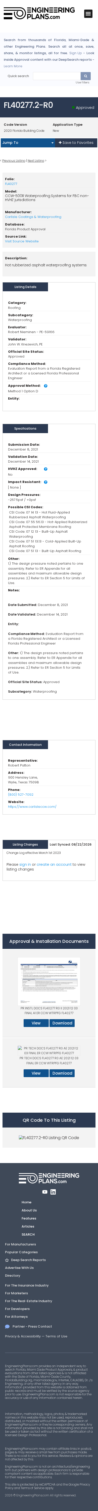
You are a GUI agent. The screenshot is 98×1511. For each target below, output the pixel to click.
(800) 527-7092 (20, 794)
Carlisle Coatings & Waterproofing (33, 216)
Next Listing (36, 160)
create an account (54, 864)
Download (62, 1023)
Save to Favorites (77, 142)
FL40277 (11, 183)
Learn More (13, 66)
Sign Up (75, 53)
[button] (88, 14)
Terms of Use (56, 1336)
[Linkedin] (53, 1192)
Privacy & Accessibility (23, 1336)
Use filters (82, 82)
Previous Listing (13, 160)
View (36, 1023)
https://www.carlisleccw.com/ (32, 806)
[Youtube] (44, 1192)
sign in (25, 864)
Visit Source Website (22, 241)
